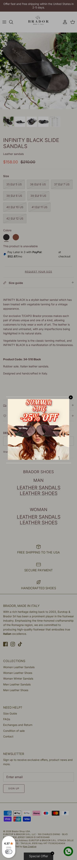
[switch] (8, 852)
